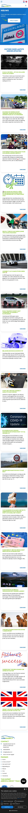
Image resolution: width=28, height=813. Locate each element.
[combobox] (24, 789)
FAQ (3, 771)
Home (4, 759)
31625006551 (6, 749)
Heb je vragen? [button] (14, 20)
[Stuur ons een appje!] (1, 2)
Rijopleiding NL (6, 766)
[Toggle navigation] (25, 6)
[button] (14, 810)
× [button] (26, 789)
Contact (4, 773)
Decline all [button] (20, 807)
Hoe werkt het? (6, 764)
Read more (19, 798)
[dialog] (14, 800)
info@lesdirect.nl (7, 752)
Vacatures (5, 776)
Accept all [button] (7, 807)
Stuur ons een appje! (8, 754)
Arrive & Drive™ (6, 762)
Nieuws (4, 769)
